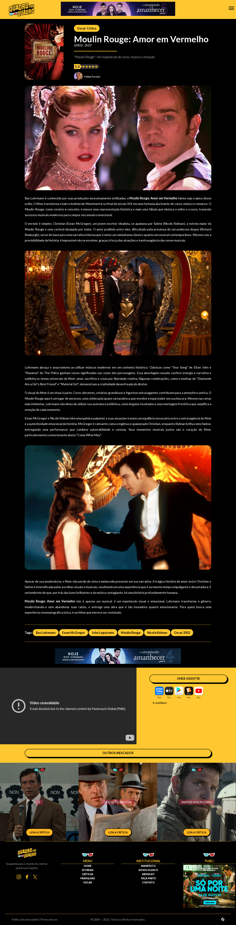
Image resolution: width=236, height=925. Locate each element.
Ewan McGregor (73, 633)
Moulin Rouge (130, 633)
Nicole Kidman (157, 633)
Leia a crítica (39, 832)
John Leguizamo (103, 633)
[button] (231, 8)
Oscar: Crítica (86, 28)
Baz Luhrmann (45, 633)
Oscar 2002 (182, 633)
